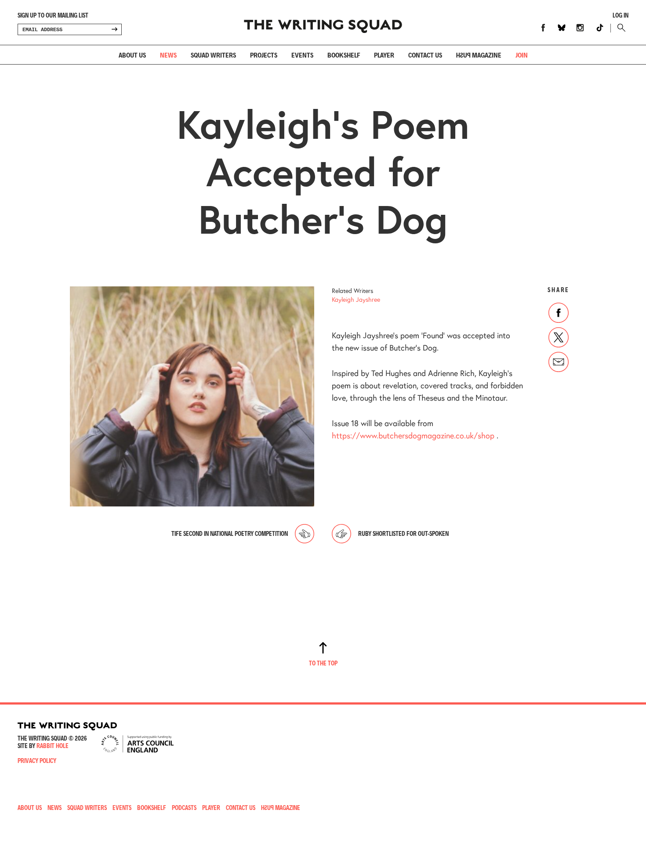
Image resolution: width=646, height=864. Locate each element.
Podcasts (184, 807)
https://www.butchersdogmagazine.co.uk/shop (413, 435)
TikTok (600, 28)
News (168, 55)
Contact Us (240, 807)
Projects (263, 55)
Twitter (558, 337)
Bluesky (561, 28)
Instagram (580, 28)
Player (384, 55)
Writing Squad (323, 22)
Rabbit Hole (52, 745)
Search (619, 28)
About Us (132, 55)
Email (558, 362)
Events (302, 55)
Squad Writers (213, 55)
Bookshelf (343, 55)
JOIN (521, 55)
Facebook (543, 28)
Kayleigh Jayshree (356, 299)
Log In (620, 15)
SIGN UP (114, 29)
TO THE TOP (323, 663)
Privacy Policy (37, 760)
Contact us (425, 55)
